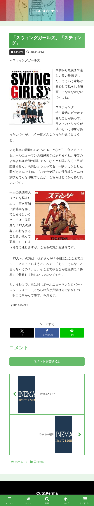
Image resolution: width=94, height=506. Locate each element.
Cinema (19, 52)
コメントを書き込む (47, 361)
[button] (85, 484)
